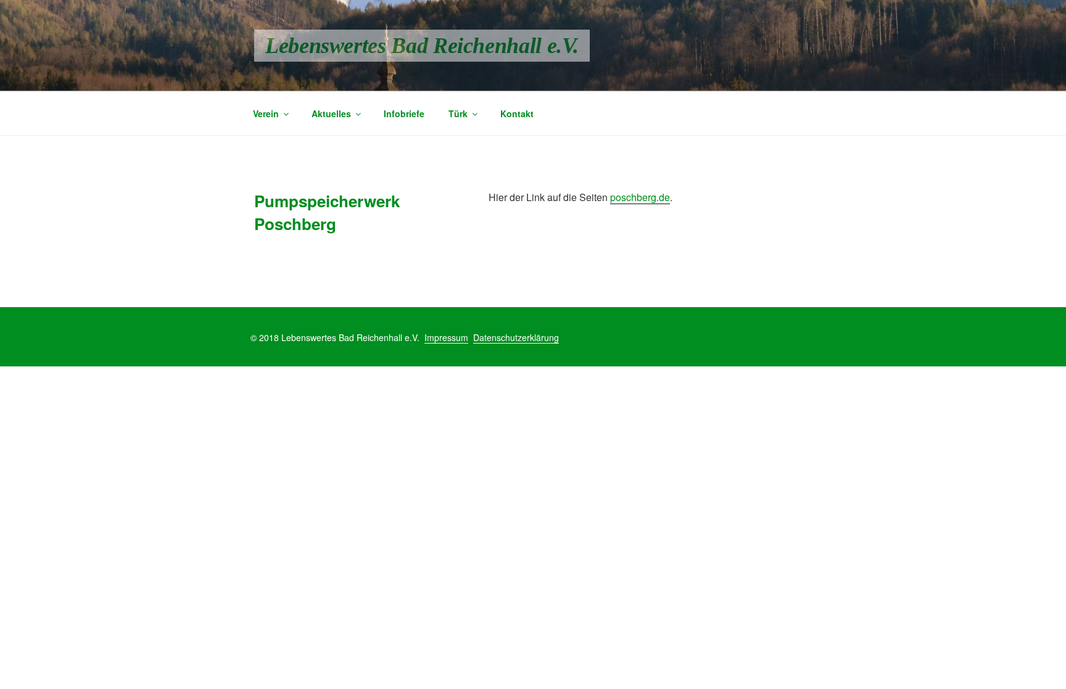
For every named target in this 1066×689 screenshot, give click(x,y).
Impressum (446, 337)
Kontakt (517, 113)
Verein (266, 113)
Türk (458, 113)
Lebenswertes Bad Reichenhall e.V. (422, 45)
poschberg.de (640, 197)
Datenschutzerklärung (516, 337)
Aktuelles (331, 113)
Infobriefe (404, 113)
